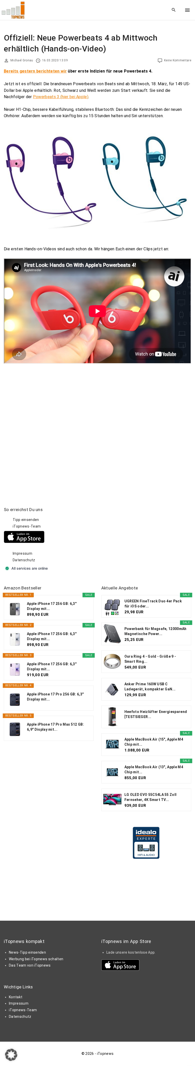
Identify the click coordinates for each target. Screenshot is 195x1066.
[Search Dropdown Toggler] (174, 10)
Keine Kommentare (177, 60)
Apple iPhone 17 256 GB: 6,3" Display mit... (51, 606)
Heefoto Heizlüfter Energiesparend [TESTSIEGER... (155, 714)
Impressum (22, 553)
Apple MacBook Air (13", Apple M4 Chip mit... (153, 769)
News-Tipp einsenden (27, 952)
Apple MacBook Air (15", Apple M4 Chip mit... (153, 741)
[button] (11, 1055)
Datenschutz (24, 560)
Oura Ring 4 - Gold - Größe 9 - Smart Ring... (150, 658)
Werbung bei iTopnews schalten (36, 959)
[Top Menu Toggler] (187, 10)
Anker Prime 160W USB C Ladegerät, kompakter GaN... (150, 686)
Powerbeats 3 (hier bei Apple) (60, 96)
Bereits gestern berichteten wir (35, 71)
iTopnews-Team (27, 526)
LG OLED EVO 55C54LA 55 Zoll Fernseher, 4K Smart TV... (150, 797)
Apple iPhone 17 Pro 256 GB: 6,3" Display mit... (55, 696)
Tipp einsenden (26, 520)
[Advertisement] (139, 538)
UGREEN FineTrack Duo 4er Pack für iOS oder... (153, 603)
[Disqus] (97, 427)
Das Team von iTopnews (30, 965)
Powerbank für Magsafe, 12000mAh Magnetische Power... (155, 631)
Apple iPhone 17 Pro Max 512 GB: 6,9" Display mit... (55, 726)
